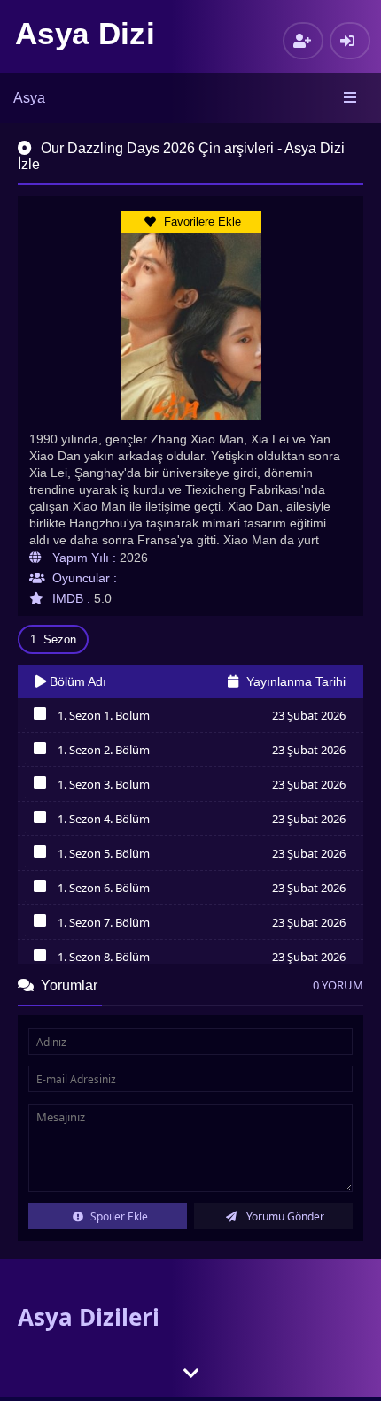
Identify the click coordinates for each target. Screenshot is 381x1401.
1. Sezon (53, 639)
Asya (29, 97)
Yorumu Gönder (284, 1216)
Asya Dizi (85, 33)
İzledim (39, 717)
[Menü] (351, 98)
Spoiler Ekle (118, 1216)
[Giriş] (350, 40)
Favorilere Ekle (200, 221)
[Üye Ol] (303, 40)
